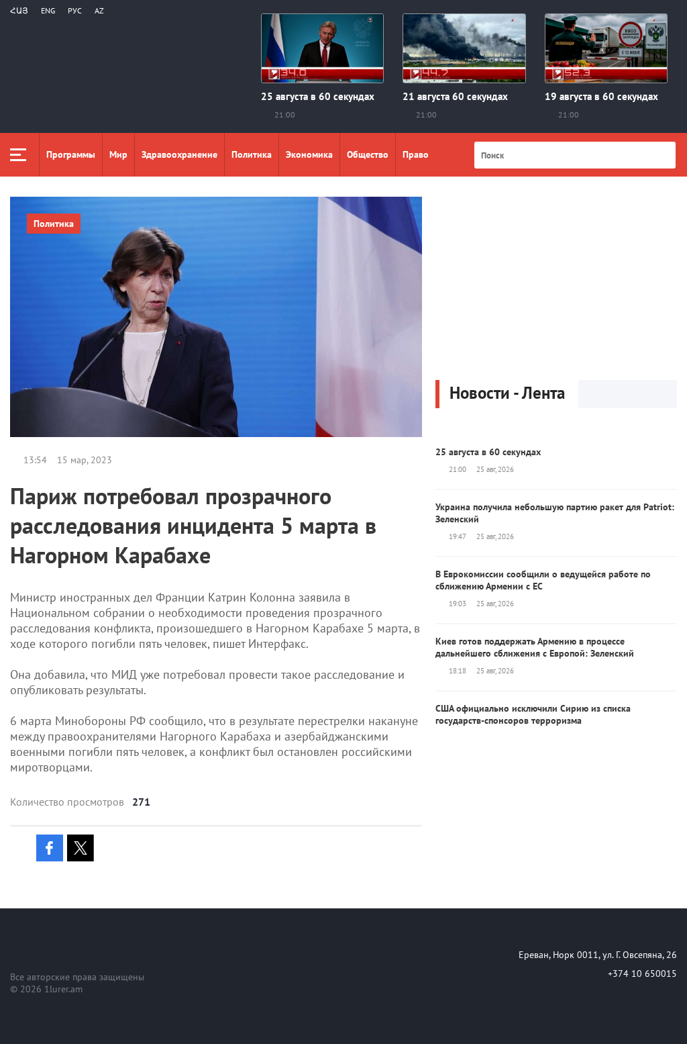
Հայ (19, 10)
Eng (48, 10)
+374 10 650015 (642, 973)
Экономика (309, 154)
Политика (251, 154)
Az (99, 10)
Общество (367, 154)
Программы (70, 154)
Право (416, 154)
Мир (118, 154)
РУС (75, 10)
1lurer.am (63, 989)
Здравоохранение (179, 154)
